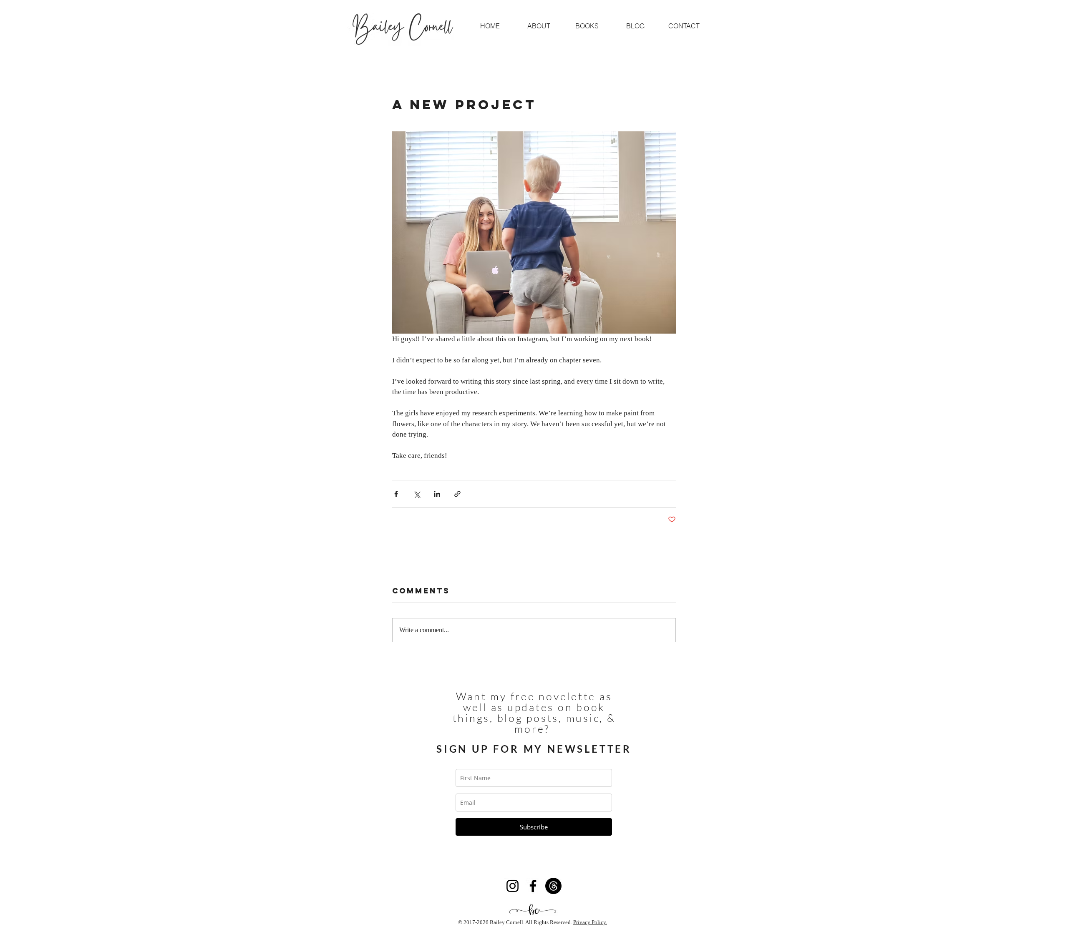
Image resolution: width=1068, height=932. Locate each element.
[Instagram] (512, 886)
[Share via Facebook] (396, 494)
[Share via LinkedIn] (437, 494)
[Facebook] (533, 886)
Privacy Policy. (590, 922)
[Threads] (553, 886)
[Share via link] (457, 494)
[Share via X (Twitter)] (417, 494)
